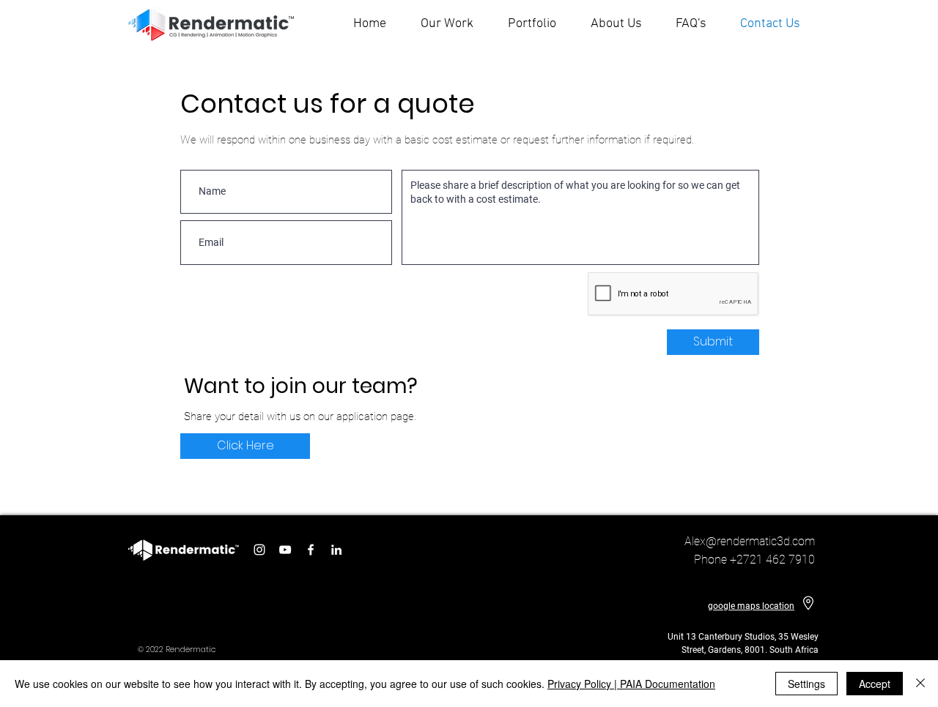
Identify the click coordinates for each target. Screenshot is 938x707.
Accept (874, 683)
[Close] (920, 683)
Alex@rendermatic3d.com (749, 541)
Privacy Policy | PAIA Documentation (631, 683)
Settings (806, 683)
